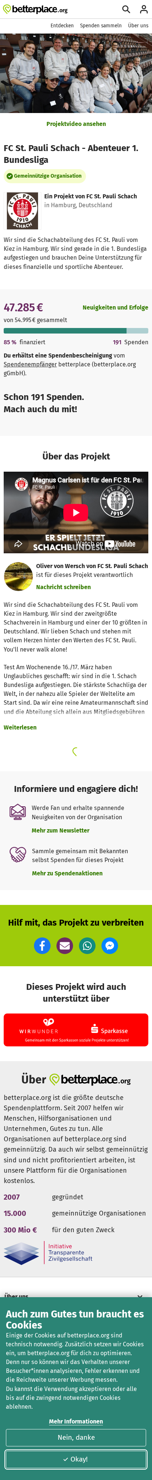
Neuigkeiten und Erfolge (115, 307)
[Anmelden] (143, 9)
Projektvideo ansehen (76, 123)
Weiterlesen (20, 727)
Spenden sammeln (101, 26)
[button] (42, 945)
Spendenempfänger (30, 364)
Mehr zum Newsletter (60, 830)
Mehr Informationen (76, 1421)
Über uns (138, 26)
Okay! (79, 1459)
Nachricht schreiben (63, 587)
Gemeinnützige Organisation (48, 176)
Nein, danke (76, 1437)
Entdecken (62, 26)
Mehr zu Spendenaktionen (67, 873)
